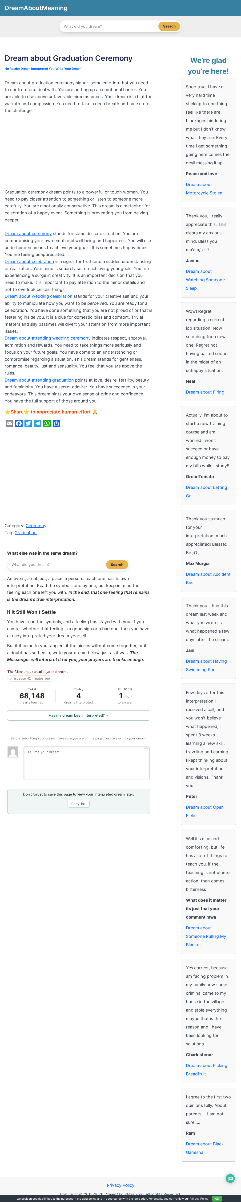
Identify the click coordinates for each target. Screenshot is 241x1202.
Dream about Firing (205, 392)
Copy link (78, 804)
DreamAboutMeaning (36, 8)
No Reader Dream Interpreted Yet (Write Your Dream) (44, 68)
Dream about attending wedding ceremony (48, 338)
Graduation (26, 532)
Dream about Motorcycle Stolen (204, 188)
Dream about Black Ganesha (205, 1148)
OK (217, 1198)
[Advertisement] (79, 154)
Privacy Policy (120, 1185)
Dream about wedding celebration (38, 296)
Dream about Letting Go (206, 491)
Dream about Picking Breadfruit (206, 1069)
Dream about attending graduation (39, 380)
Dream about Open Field (205, 811)
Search (169, 26)
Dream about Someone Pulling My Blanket (206, 936)
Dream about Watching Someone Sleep (205, 280)
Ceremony (36, 525)
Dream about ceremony (28, 233)
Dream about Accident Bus (208, 578)
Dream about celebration (29, 261)
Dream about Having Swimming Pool (206, 665)
